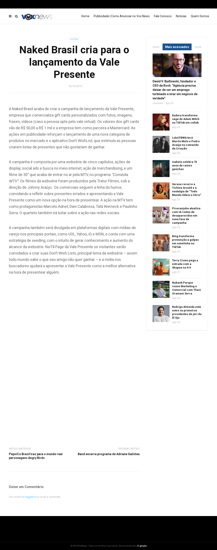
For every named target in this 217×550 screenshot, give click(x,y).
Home (85, 16)
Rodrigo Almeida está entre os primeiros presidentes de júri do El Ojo (187, 312)
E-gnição (142, 546)
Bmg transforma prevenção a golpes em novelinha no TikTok (185, 242)
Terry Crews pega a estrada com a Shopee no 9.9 (185, 264)
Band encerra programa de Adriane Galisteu (109, 454)
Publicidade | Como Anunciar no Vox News (122, 16)
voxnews (158, 103)
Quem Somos (200, 16)
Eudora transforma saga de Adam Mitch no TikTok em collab (185, 119)
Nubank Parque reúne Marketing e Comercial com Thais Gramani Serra (186, 288)
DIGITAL (74, 39)
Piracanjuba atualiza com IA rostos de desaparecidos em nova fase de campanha (186, 215)
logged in (30, 496)
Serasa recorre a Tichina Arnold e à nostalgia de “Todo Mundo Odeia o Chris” (186, 190)
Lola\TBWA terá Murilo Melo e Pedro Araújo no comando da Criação (186, 143)
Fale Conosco (163, 16)
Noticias (181, 16)
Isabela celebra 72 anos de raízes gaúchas (184, 165)
